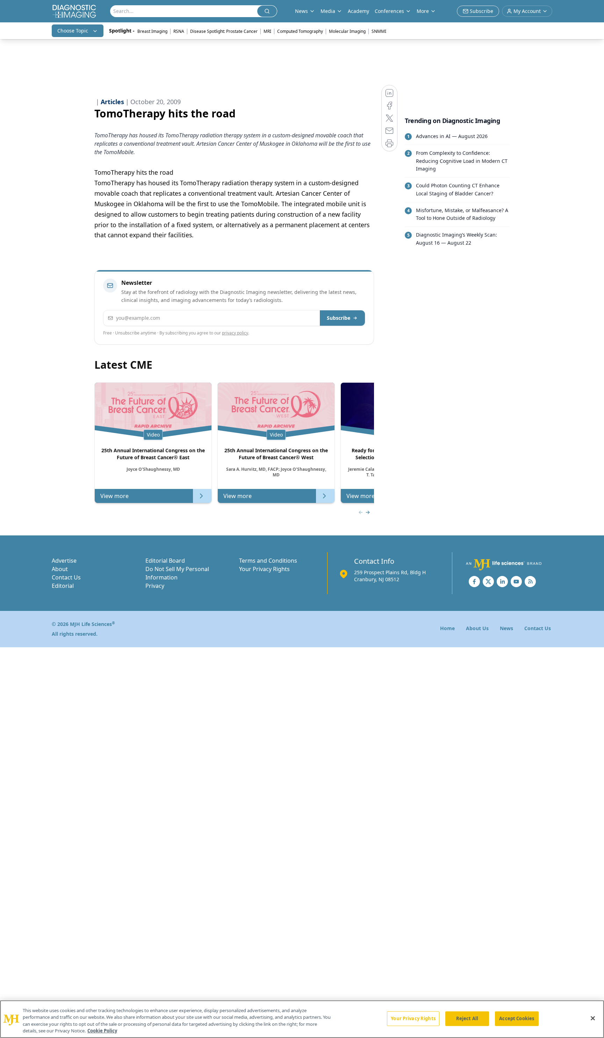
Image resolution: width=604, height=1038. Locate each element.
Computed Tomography (300, 31)
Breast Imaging (152, 31)
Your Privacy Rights (264, 569)
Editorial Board (165, 560)
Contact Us (66, 577)
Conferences (389, 11)
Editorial (63, 586)
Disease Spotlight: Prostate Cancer (224, 31)
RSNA (178, 31)
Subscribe (338, 318)
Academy (358, 11)
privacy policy (235, 333)
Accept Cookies (516, 1018)
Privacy (154, 586)
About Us (477, 628)
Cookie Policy (102, 1031)
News (506, 628)
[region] (302, 1019)
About (60, 569)
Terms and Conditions (268, 560)
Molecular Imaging (347, 31)
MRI (267, 31)
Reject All (467, 1018)
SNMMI (379, 31)
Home (447, 628)
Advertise (64, 560)
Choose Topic (72, 30)
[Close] (593, 1018)
